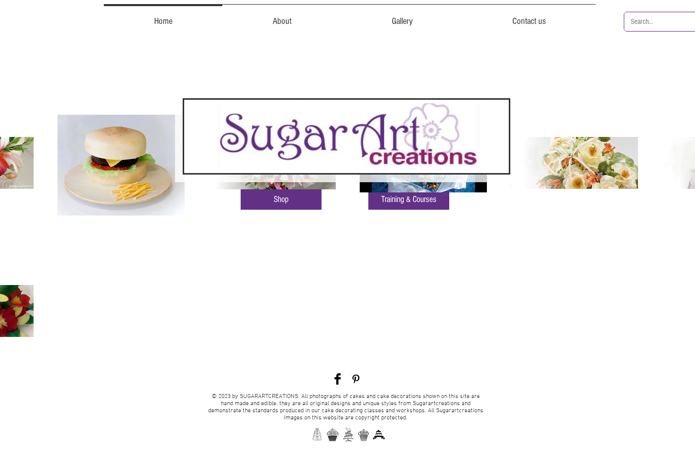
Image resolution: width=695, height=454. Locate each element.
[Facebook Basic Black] (337, 379)
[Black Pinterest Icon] (356, 379)
